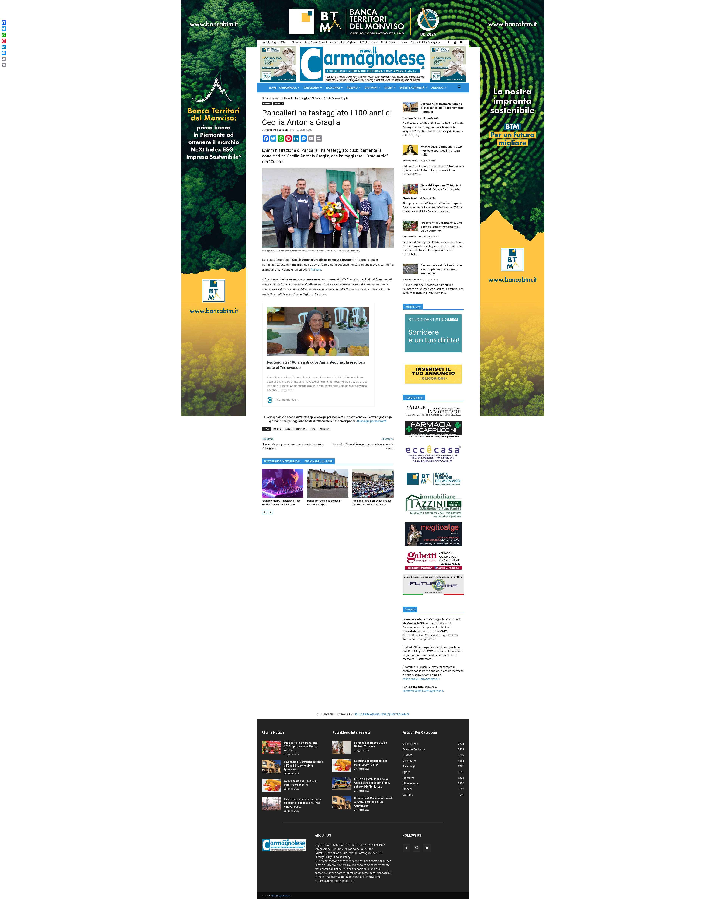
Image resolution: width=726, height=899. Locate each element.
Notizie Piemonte (389, 42)
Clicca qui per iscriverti (372, 421)
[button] (459, 87)
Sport (388, 87)
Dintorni (371, 87)
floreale (316, 269)
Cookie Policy (342, 857)
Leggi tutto (287, 390)
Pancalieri (278, 103)
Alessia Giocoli (410, 160)
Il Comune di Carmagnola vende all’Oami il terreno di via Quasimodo (303, 765)
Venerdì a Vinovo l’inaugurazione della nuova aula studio (363, 446)
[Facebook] (448, 42)
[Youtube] (461, 42)
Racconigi (333, 87)
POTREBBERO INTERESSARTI (282, 461)
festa (313, 428)
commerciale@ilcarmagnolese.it (423, 691)
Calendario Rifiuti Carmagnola (425, 42)
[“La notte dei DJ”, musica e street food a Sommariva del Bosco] (282, 483)
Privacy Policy (323, 857)
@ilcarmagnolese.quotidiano (382, 714)
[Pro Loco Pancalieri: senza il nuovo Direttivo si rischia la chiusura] (373, 483)
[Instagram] (455, 42)
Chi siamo (297, 42)
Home (272, 87)
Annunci (437, 87)
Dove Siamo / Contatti (316, 42)
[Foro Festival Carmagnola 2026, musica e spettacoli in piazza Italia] (410, 150)
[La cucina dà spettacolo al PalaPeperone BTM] (271, 785)
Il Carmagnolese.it (281, 895)
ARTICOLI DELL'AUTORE (319, 461)
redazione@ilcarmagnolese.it (421, 679)
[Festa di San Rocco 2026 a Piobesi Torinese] (341, 747)
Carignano (311, 87)
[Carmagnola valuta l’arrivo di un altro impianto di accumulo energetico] (410, 269)
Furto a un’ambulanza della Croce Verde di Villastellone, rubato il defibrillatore (372, 783)
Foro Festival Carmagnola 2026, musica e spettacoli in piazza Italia (442, 150)
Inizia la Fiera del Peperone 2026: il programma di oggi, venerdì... (300, 746)
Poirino (352, 87)
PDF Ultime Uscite (369, 42)
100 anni (277, 428)
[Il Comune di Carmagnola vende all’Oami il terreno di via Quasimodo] (271, 766)
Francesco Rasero (412, 117)
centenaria (301, 428)
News (404, 42)
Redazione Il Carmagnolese (280, 129)
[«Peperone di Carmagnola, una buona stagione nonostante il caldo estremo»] (410, 226)
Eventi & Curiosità (412, 87)
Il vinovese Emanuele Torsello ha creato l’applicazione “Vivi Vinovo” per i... (302, 803)
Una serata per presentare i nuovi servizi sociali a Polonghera (292, 446)
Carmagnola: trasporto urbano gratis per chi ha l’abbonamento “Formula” (442, 108)
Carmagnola (288, 87)
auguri (288, 428)
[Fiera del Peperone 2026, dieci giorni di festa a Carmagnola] (410, 189)
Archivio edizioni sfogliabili (343, 42)
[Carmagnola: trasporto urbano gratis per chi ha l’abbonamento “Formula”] (410, 107)
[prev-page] (264, 512)
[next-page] (270, 512)
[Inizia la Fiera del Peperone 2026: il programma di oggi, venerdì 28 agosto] (271, 747)
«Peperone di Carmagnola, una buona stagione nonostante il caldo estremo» (441, 226)
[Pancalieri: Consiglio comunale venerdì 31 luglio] (327, 483)
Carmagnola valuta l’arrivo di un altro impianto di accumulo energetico (442, 269)
